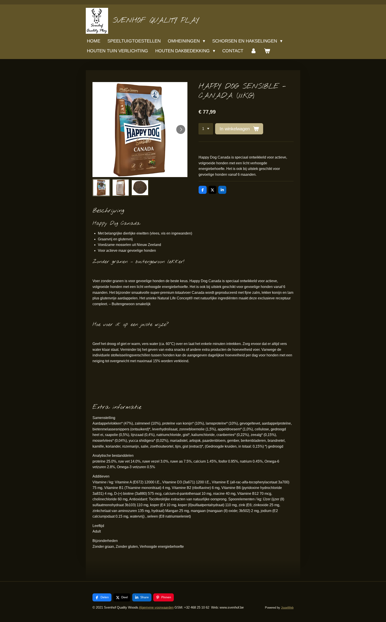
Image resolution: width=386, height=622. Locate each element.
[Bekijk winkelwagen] (267, 51)
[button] (101, 188)
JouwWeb (287, 607)
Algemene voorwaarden (156, 607)
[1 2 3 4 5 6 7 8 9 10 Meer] (206, 128)
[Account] (253, 51)
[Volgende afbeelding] (180, 129)
